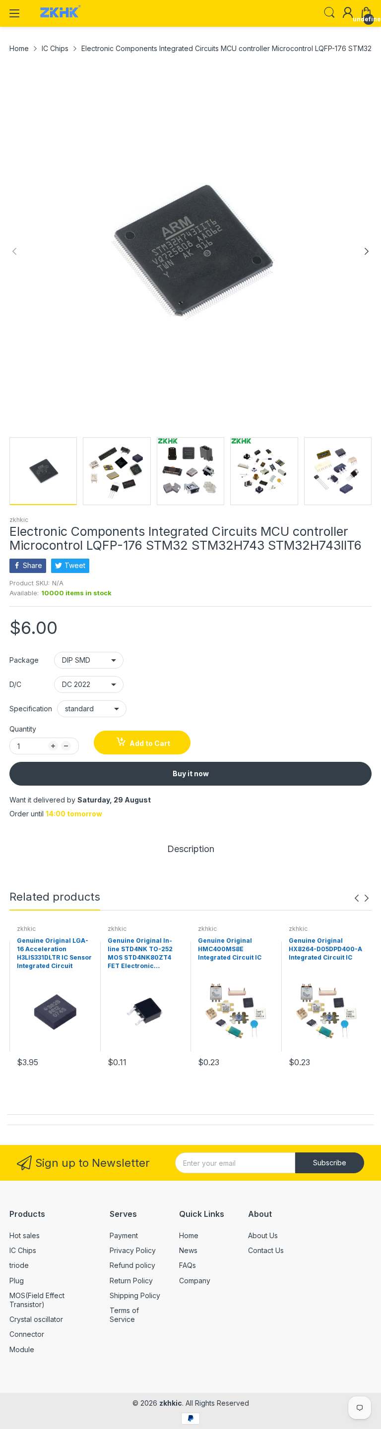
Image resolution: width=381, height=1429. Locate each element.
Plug (16, 1280)
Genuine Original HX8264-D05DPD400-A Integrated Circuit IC (325, 949)
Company (194, 1280)
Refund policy (132, 1265)
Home (188, 1235)
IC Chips (22, 1250)
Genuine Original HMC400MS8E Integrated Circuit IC (229, 949)
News (188, 1250)
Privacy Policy (133, 1250)
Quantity (22, 729)
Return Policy (131, 1280)
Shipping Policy (135, 1295)
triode (19, 1265)
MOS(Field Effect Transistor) (36, 1300)
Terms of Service (124, 1314)
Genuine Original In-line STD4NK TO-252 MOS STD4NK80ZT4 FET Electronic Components (140, 954)
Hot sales (24, 1235)
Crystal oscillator (36, 1319)
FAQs (187, 1265)
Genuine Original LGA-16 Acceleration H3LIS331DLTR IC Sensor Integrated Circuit (54, 953)
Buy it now (191, 773)
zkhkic (18, 519)
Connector (26, 1334)
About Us (263, 1235)
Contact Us (266, 1250)
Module (21, 1349)
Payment (124, 1235)
